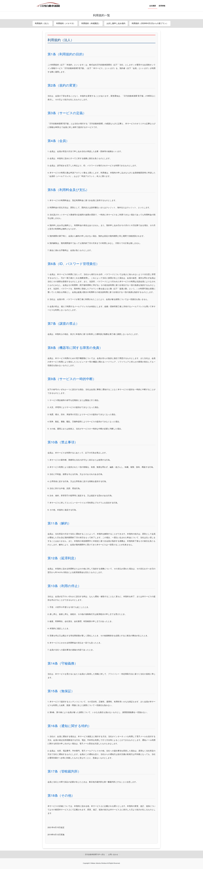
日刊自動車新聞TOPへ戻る (95, 854)
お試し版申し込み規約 (116, 23)
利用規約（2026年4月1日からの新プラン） (150, 23)
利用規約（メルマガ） (65, 23)
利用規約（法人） (42, 23)
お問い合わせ (113, 854)
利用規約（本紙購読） (90, 23)
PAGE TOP (196, 841)
